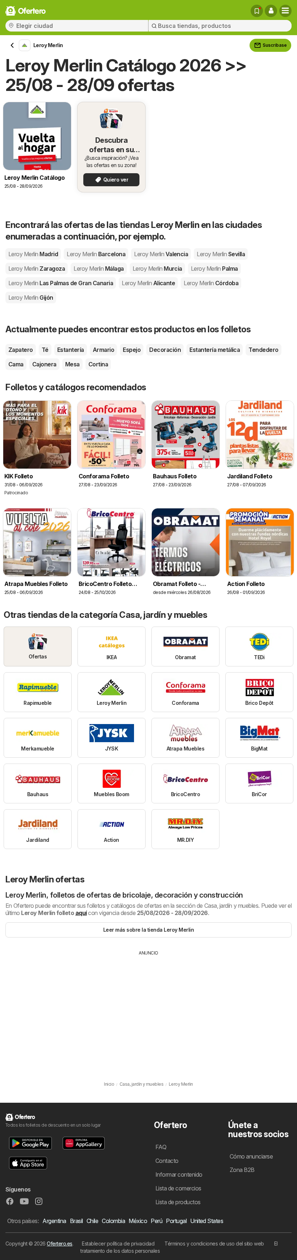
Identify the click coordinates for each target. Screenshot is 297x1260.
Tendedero (263, 349)
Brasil (76, 1220)
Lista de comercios (178, 1188)
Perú (156, 1220)
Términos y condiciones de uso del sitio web (214, 1243)
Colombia (113, 1220)
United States (206, 1220)
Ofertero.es (59, 1243)
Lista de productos (178, 1202)
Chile (92, 1220)
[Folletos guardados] (257, 11)
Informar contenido (178, 1174)
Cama (16, 364)
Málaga (99, 268)
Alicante (148, 283)
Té (45, 349)
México (138, 1220)
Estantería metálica (214, 349)
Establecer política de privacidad (118, 1243)
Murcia (157, 268)
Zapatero (20, 349)
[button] (271, 11)
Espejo (132, 349)
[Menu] (285, 11)
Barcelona (96, 254)
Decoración (165, 349)
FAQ (160, 1147)
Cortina (98, 364)
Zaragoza (36, 268)
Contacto (167, 1160)
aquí (81, 912)
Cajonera (44, 364)
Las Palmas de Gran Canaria (60, 283)
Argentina (54, 1220)
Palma (214, 268)
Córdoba (211, 283)
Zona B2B (242, 1169)
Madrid (33, 254)
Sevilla (221, 254)
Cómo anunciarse (251, 1156)
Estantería (70, 349)
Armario (103, 349)
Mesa (72, 364)
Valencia (161, 254)
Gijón (30, 297)
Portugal (176, 1220)
